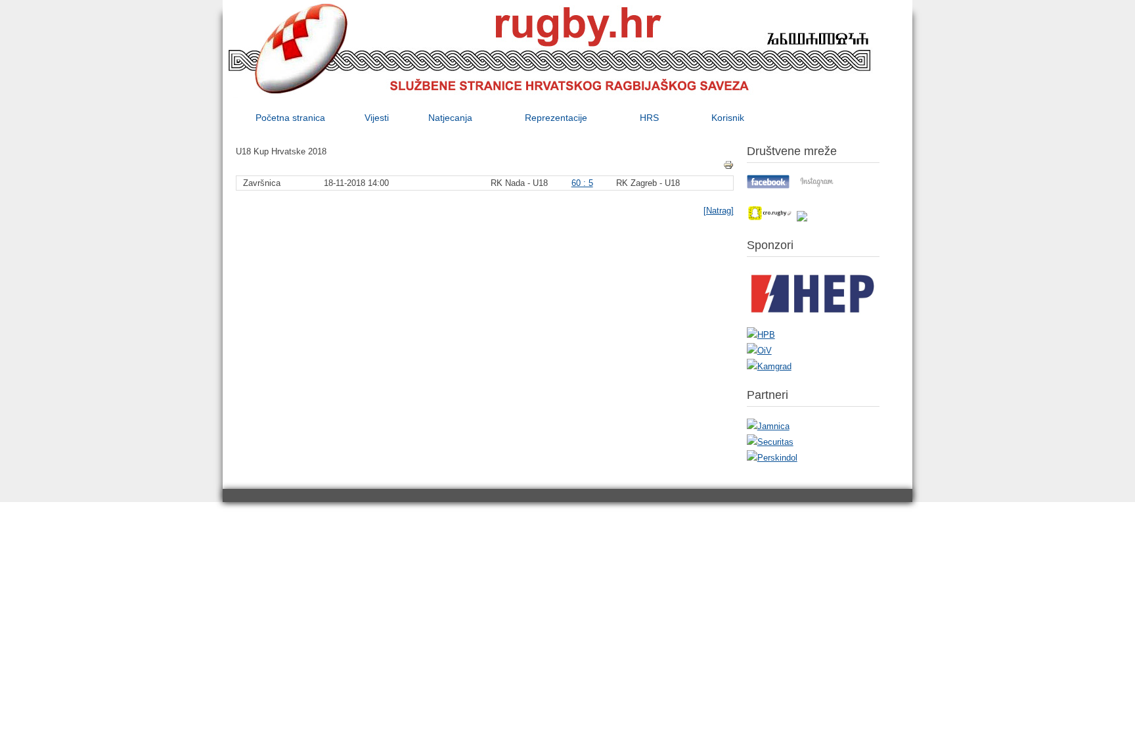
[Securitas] (770, 442)
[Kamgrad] (769, 366)
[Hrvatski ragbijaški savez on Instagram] (816, 186)
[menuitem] (290, 117)
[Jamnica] (768, 426)
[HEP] (813, 319)
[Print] (728, 165)
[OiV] (759, 351)
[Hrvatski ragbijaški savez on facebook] (768, 186)
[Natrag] (718, 211)
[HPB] (761, 335)
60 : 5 (582, 183)
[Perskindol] (772, 458)
